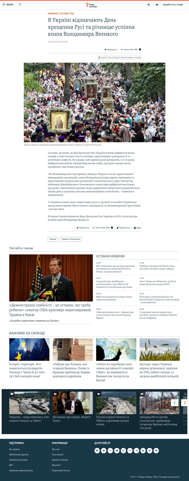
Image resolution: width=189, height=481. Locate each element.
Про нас (56, 449)
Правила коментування (21, 471)
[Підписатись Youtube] (116, 450)
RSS (11, 465)
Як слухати (14, 449)
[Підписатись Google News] (103, 450)
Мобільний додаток (19, 455)
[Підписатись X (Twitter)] (110, 450)
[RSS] (143, 450)
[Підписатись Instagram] (123, 450)
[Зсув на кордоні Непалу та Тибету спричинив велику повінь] (116, 403)
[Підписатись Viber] (130, 450)
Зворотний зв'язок (61, 471)
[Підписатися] (156, 450)
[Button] (110, 49)
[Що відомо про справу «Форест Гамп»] (73, 403)
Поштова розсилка (18, 460)
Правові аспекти (60, 460)
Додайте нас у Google (173, 5)
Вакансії (56, 465)
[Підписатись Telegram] (136, 450)
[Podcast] (149, 450)
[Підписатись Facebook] (97, 450)
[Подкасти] (149, 5)
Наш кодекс (58, 455)
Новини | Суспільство (61, 14)
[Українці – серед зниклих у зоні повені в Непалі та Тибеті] (29, 403)
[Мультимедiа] (157, 5)
